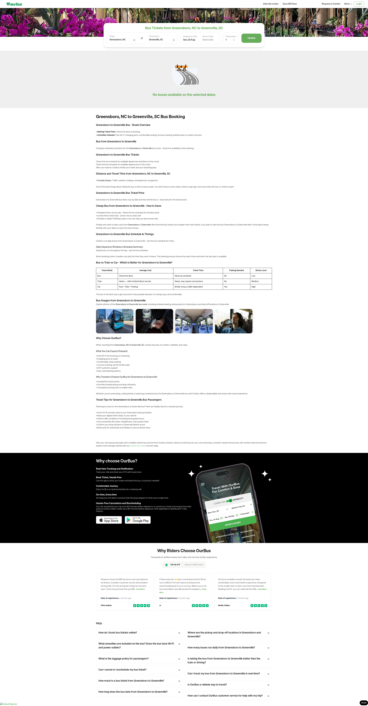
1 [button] (226, 40)
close (364, 703)
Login (359, 4)
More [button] (347, 4)
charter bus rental (138, 445)
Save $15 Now (290, 4)
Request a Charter (331, 4)
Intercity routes (270, 4)
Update (251, 38)
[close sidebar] (309, 4)
